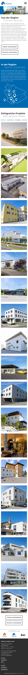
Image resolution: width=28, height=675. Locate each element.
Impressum (4, 667)
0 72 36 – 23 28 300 (9, 646)
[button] (25, 3)
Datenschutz (4, 669)
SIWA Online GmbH (19, 673)
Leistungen (4, 660)
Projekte (3, 663)
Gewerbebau (18, 120)
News (2, 662)
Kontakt (3, 665)
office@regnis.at (8, 648)
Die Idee (3, 658)
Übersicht (3, 120)
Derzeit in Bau (10, 120)
